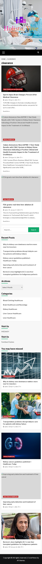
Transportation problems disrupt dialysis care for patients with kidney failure (20, 252)
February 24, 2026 (15, 547)
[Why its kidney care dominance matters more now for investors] (21, 365)
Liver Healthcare (8, 199)
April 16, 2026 (14, 386)
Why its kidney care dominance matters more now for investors (20, 245)
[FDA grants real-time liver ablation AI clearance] (21, 189)
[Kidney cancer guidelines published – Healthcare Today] (21, 446)
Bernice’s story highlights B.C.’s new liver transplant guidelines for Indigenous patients (20, 273)
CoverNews (32, 558)
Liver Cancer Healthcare (12, 313)
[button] (3, 52)
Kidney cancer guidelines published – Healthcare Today (17, 259)
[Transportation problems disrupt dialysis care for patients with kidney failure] (21, 406)
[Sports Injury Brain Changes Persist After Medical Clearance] (21, 79)
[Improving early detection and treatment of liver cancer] (21, 486)
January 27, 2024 (15, 210)
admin (6, 100)
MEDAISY (5, 331)
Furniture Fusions (7, 342)
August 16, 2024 (14, 157)
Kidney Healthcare (9, 139)
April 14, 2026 (14, 467)
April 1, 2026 (13, 507)
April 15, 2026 (14, 426)
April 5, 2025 (13, 100)
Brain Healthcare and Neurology (13, 89)
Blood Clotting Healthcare (13, 300)
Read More (6, 111)
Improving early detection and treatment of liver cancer (19, 266)
